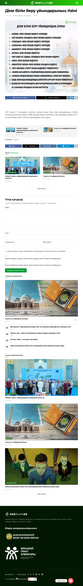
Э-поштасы (10, 242)
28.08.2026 (20, 134)
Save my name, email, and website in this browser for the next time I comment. (36, 251)
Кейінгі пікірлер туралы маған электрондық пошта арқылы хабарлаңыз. (33, 259)
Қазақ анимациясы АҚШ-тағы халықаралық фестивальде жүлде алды (37, 346)
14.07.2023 (8, 15)
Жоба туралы (21, 574)
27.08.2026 (57, 130)
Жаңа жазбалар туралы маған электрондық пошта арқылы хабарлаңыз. (33, 265)
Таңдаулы (27, 15)
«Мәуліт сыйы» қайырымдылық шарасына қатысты (27, 130)
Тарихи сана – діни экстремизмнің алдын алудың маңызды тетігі (35, 333)
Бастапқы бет (9, 574)
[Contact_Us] (70, 580)
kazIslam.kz (13, 579)
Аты (7, 233)
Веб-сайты (47, 242)
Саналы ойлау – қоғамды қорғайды (23, 339)
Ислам (47, 172)
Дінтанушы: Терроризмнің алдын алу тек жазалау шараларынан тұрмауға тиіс (40, 327)
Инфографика (18, 15)
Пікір (7, 207)
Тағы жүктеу (41, 188)
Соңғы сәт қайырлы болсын (65, 128)
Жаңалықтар (11, 172)
